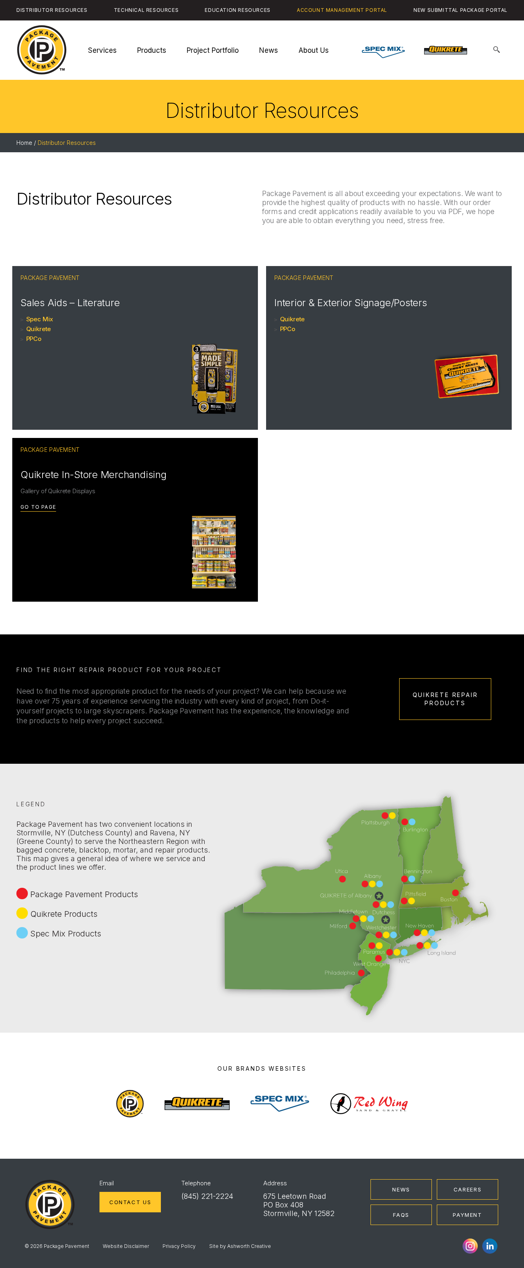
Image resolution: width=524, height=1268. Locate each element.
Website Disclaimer (126, 1246)
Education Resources (237, 10)
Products (151, 50)
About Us (313, 50)
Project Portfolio (213, 50)
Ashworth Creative (249, 1246)
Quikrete (38, 329)
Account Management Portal (342, 10)
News (268, 50)
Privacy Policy (179, 1246)
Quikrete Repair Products (445, 698)
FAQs (401, 1215)
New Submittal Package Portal (460, 10)
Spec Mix (40, 319)
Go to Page (38, 507)
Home (24, 142)
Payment (467, 1215)
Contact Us (130, 1202)
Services (102, 50)
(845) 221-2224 (207, 1196)
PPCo (33, 339)
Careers (467, 1189)
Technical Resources (146, 10)
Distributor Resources (52, 10)
